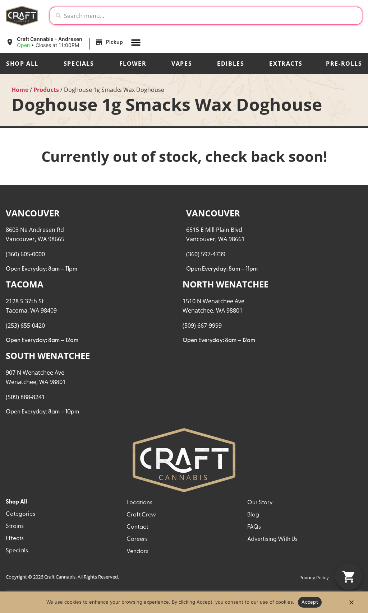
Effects (15, 539)
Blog (253, 515)
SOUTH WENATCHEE (48, 355)
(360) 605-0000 (25, 254)
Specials (79, 63)
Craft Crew (141, 515)
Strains (15, 526)
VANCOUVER (33, 213)
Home (20, 90)
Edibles (230, 63)
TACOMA (24, 284)
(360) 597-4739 (205, 254)
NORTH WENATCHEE (225, 284)
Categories (20, 514)
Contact (137, 527)
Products (46, 90)
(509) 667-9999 (202, 325)
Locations (139, 503)
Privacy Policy (314, 578)
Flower (133, 63)
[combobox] (211, 15)
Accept (310, 602)
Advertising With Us (272, 539)
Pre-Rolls (344, 63)
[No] (351, 604)
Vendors (137, 551)
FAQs (254, 527)
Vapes (181, 63)
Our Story (260, 503)
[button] (65, 42)
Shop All (22, 63)
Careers (137, 539)
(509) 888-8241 (25, 397)
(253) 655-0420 (25, 325)
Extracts (285, 63)
